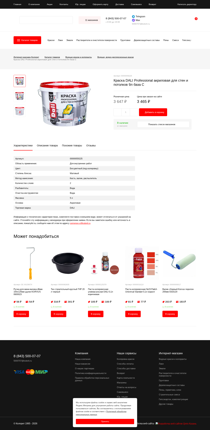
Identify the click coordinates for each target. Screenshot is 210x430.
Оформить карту (100, 4)
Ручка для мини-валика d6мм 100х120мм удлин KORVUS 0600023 (28, 291)
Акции (49, 4)
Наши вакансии (82, 364)
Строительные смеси (169, 394)
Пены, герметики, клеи (170, 390)
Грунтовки (125, 40)
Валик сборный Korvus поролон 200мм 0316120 (178, 290)
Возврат (152, 4)
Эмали (69, 40)
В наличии (20, 307)
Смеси (175, 40)
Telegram (140, 16)
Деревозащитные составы (147, 40)
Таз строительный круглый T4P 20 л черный (68, 290)
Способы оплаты (125, 364)
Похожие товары (72, 145)
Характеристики (23, 145)
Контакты (64, 4)
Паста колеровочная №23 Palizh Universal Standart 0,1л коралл (141, 290)
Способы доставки (126, 368)
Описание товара (47, 145)
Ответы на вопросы (126, 387)
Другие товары (166, 404)
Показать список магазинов (162, 124)
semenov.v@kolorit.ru (80, 223)
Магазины (122, 382)
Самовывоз (136, 4)
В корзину (21, 314)
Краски (51, 40)
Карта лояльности (126, 378)
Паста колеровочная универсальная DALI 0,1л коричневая (100, 291)
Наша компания (82, 359)
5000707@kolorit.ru (141, 24)
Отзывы (91, 145)
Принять (105, 421)
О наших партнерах (84, 368)
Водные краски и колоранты (173, 359)
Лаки (60, 40)
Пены (166, 40)
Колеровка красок (125, 359)
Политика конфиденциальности (90, 373)
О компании (34, 4)
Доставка (119, 4)
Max (138, 20)
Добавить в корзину (154, 112)
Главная (17, 4)
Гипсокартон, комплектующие (173, 399)
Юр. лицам (80, 4)
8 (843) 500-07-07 (116, 18)
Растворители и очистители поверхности (96, 40)
